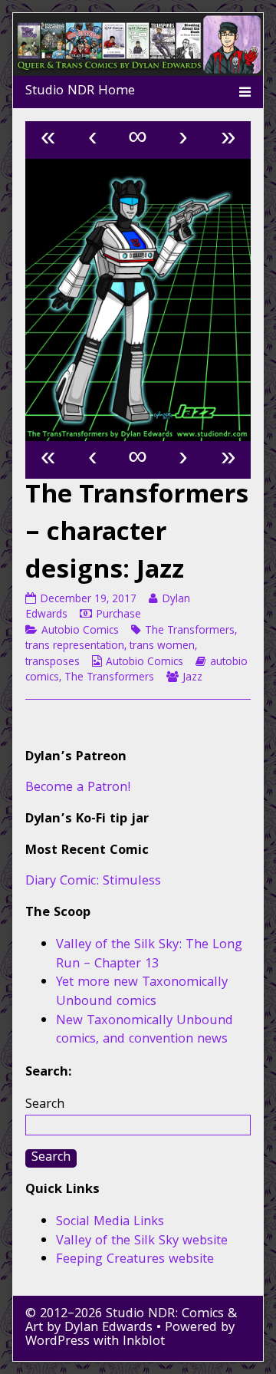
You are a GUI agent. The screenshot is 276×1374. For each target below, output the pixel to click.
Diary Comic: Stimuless (93, 882)
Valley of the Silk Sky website (142, 1242)
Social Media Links (110, 1222)
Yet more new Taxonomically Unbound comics (142, 992)
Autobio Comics (80, 631)
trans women (162, 647)
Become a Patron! (78, 788)
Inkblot (144, 1342)
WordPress (57, 1342)
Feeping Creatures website (135, 1260)
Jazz (192, 678)
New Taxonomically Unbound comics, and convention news (144, 1031)
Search (44, 1105)
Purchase (118, 615)
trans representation (74, 647)
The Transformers (190, 631)
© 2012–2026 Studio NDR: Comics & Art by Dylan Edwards (131, 1321)
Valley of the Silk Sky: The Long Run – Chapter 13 (149, 955)
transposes (52, 663)
